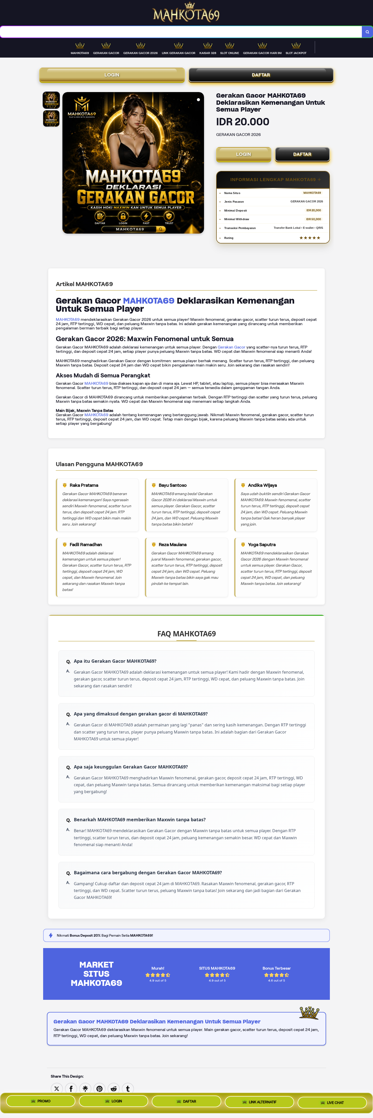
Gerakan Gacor (231, 347)
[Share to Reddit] (114, 1088)
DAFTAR (261, 74)
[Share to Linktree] (85, 1088)
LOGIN (112, 74)
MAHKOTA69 (149, 300)
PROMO (44, 1102)
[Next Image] (200, 164)
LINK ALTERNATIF (263, 1103)
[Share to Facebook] (71, 1088)
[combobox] (181, 32)
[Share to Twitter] (57, 1088)
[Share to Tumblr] (128, 1088)
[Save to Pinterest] (99, 1088)
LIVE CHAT (335, 1103)
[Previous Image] (66, 164)
